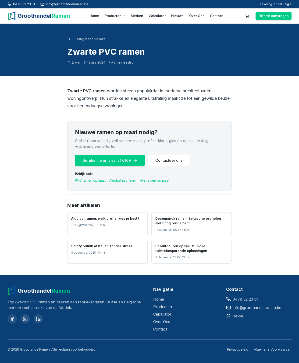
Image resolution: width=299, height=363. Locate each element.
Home (94, 16)
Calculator (157, 16)
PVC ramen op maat (90, 180)
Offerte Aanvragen (273, 16)
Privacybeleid (237, 349)
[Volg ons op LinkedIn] (38, 318)
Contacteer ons (168, 160)
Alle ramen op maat (154, 180)
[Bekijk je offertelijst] (247, 16)
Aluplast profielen (122, 180)
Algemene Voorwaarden (273, 349)
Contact (216, 16)
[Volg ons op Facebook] (12, 318)
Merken (137, 16)
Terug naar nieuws (90, 39)
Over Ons (196, 16)
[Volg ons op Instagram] (25, 318)
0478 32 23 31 (245, 299)
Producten (113, 16)
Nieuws (177, 16)
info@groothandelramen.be (257, 307)
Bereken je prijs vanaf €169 (106, 160)
